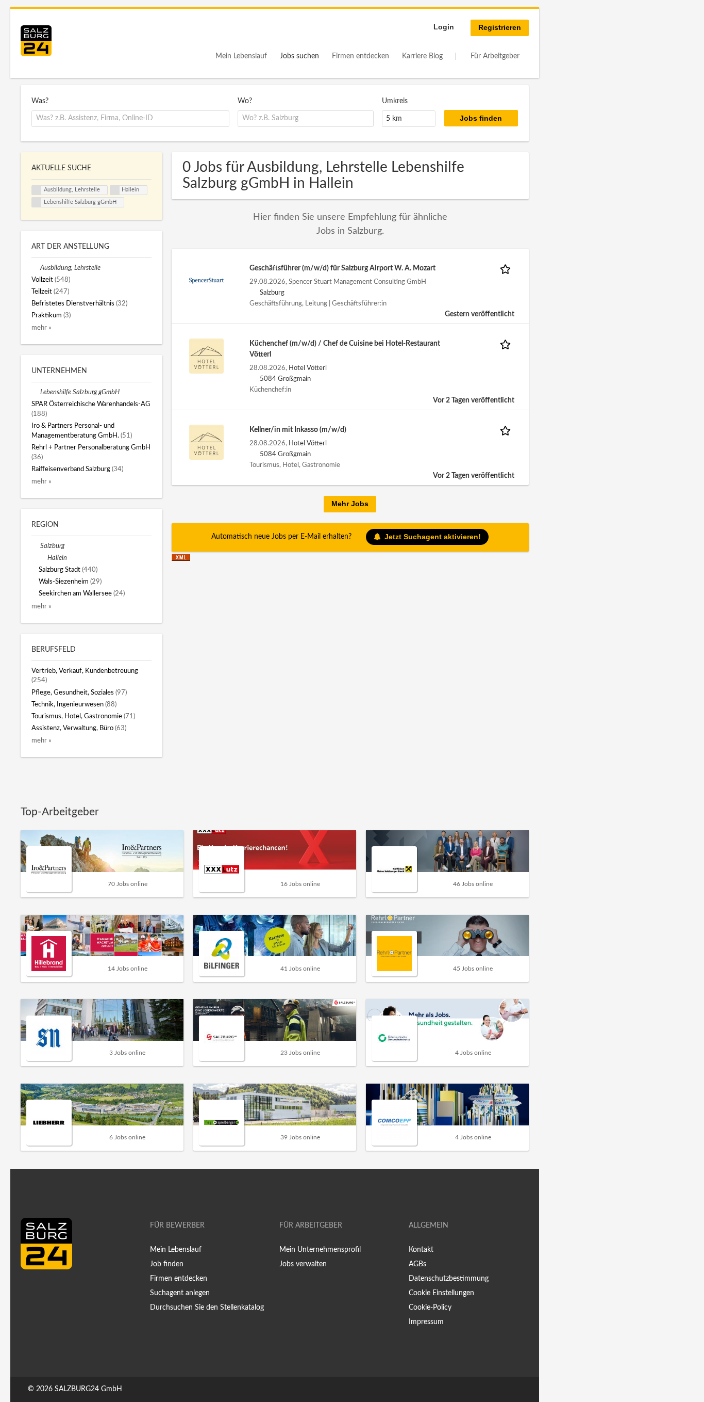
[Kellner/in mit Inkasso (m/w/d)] (206, 442)
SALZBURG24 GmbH (88, 1389)
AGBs (417, 1264)
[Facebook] (32, 1291)
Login (443, 27)
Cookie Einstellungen (441, 1293)
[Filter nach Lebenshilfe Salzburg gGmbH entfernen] (35, 392)
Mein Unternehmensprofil (320, 1249)
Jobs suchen (299, 56)
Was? (39, 101)
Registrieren (499, 27)
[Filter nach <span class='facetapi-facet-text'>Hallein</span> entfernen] (115, 190)
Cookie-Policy (430, 1307)
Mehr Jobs (349, 503)
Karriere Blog (422, 56)
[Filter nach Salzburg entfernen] (35, 546)
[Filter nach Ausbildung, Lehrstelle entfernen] (35, 268)
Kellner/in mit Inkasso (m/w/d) (297, 429)
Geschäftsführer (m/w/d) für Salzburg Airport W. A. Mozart (342, 268)
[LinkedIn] (47, 1291)
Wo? (245, 101)
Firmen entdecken (360, 56)
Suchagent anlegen (180, 1293)
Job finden (166, 1264)
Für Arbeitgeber (495, 56)
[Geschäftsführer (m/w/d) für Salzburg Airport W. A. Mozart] (206, 280)
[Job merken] (507, 268)
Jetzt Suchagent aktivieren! (432, 537)
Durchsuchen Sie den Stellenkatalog (207, 1307)
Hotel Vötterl (308, 368)
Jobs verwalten (303, 1264)
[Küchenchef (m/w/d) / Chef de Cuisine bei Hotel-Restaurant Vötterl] (206, 356)
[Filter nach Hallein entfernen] (43, 558)
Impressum (426, 1322)
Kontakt (421, 1249)
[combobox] (130, 118)
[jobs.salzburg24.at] (36, 40)
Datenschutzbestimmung (449, 1278)
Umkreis (395, 101)
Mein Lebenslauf (241, 56)
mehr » (41, 328)
